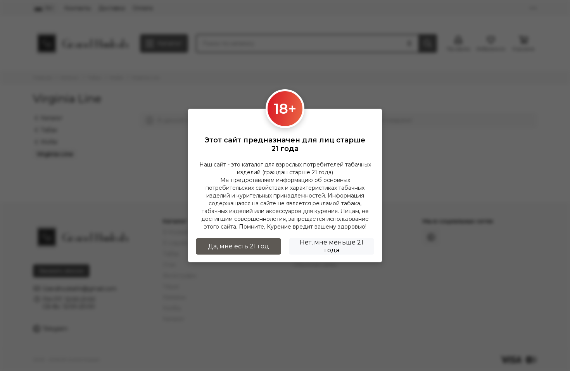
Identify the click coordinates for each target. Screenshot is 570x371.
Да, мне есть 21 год (238, 246)
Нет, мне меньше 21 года (331, 246)
